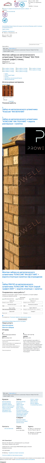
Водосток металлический (8, 405)
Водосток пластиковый (7, 407)
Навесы (15, 26)
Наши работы (39, 404)
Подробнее (11, 101)
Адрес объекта (33, 307)
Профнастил (19, 403)
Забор (7, 26)
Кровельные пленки (6, 411)
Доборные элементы (7, 404)
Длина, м (12, 300)
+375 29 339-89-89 (22, 1)
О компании (39, 26)
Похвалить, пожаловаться (8, 31)
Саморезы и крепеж (21, 411)
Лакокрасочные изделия (22, 413)
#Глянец (6, 76)
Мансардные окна (6, 410)
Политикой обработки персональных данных (20, 317)
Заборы (7, 321)
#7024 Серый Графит (9, 75)
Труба (27, 411)
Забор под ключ (34, 400)
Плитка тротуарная (21, 321)
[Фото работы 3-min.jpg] (35, 68)
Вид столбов (12, 308)
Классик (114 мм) (6, 84)
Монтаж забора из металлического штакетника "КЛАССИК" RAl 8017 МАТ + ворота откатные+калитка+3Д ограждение (22, 274)
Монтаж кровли (7, 325)
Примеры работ (33, 26)
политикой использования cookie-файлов (25, 459)
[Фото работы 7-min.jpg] (8, 71)
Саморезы (8, 408)
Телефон (33, 311)
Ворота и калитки (20, 408)
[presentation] (2, 332)
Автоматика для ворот (21, 410)
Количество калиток (33, 304)
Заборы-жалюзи (20, 404)
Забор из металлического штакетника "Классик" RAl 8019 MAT (19, 110)
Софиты (4, 408)
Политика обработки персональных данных (12, 455)
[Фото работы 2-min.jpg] (21, 68)
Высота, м (33, 300)
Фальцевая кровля (6, 403)
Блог (7, 27)
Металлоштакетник (20, 401)
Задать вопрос (5, 29)
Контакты (10, 27)
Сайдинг (11, 26)
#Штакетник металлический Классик (13, 78)
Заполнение (22, 297)
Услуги (27, 26)
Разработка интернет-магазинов (16, 452)
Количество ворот (12, 304)
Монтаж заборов (8, 327)
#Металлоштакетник (9, 79)
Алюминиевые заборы (21, 414)
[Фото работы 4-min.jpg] (8, 69)
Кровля (4, 26)
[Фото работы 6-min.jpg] (35, 69)
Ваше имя (11, 311)
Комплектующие (20, 422)
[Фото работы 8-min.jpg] (21, 71)
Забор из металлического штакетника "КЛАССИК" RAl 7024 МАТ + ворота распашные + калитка (19, 121)
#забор (6, 73)
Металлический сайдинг (22, 421)
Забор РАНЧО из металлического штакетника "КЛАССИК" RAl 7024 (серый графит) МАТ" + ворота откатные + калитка (22, 286)
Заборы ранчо (19, 405)
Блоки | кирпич (19, 407)
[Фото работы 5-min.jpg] (21, 69)
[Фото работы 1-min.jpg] (8, 68)
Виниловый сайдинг (21, 419)
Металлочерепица (6, 401)
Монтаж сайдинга (34, 403)
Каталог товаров (34, 399)
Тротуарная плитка (21, 26)
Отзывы (4, 27)
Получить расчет (22, 319)
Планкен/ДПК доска (21, 415)
